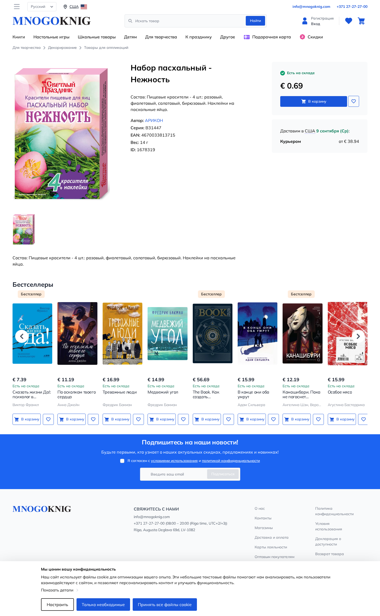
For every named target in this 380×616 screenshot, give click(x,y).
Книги (19, 36)
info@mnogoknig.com (311, 6)
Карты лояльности (271, 547)
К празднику (198, 36)
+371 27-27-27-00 (352, 6)
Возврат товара (329, 554)
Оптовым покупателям (274, 556)
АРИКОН (154, 120)
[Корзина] (361, 21)
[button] (21, 336)
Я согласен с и (193, 460)
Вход (315, 23)
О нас (260, 508)
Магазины (264, 527)
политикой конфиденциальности (231, 460)
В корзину (317, 101)
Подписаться (223, 474)
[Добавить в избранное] (353, 101)
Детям (130, 36)
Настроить (57, 604)
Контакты (263, 518)
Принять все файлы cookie (165, 604)
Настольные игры (51, 36)
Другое (227, 36)
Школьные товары (97, 36)
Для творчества (161, 36)
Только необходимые (103, 604)
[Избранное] (348, 21)
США (310, 130)
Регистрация (322, 18)
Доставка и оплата (272, 537)
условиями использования (174, 460)
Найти (255, 20)
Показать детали (57, 590)
